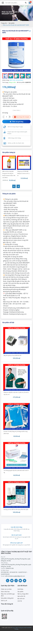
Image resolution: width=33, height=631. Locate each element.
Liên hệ (20, 601)
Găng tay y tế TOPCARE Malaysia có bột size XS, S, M (23, 173)
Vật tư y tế (4, 600)
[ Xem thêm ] (16, 110)
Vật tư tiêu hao (5, 591)
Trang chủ (4, 23)
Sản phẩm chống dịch (7, 598)
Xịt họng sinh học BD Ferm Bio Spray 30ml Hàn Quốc (16, 509)
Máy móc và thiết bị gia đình (8, 595)
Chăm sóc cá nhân (6, 589)
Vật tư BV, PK (21, 596)
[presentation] (14, 186)
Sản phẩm (11, 23)
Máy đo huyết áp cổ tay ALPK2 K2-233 (12, 355)
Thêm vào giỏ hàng (17, 121)
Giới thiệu (20, 589)
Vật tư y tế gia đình (23, 594)
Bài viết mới (21, 598)
